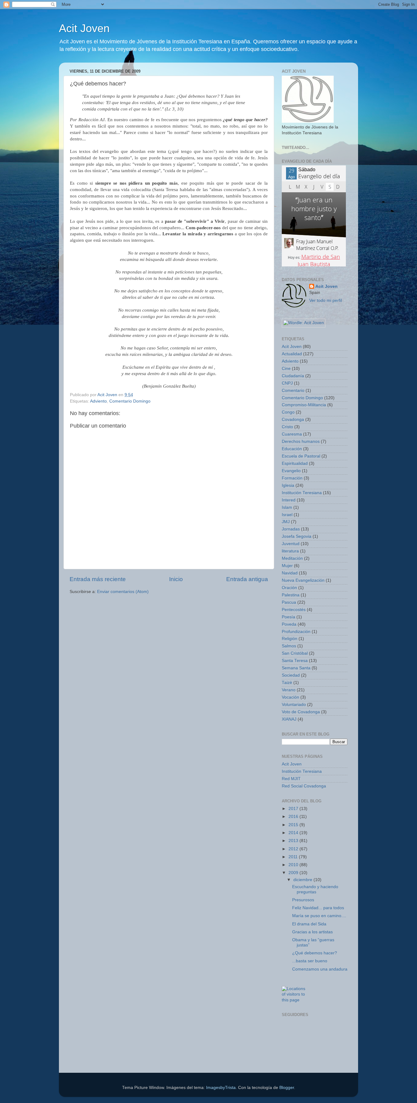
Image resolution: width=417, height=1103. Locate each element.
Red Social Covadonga (304, 786)
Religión (289, 638)
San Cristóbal (295, 653)
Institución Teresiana (302, 492)
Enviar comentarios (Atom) (123, 591)
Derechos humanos (301, 441)
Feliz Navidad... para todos (318, 908)
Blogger (286, 1087)
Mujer (287, 565)
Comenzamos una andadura (319, 969)
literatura (290, 551)
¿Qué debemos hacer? (314, 953)
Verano (289, 690)
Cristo (287, 427)
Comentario (293, 390)
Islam (287, 507)
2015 (293, 825)
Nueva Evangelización (303, 580)
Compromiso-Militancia (304, 405)
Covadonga (293, 419)
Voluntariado (294, 704)
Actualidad (292, 354)
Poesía (288, 617)
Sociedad (291, 675)
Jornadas (291, 529)
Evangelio (291, 470)
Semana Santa (296, 668)
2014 (293, 832)
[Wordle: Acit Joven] (303, 322)
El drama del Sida (309, 924)
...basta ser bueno (309, 961)
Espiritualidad (295, 463)
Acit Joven (84, 28)
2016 (293, 816)
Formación (292, 478)
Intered (289, 500)
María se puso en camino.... (319, 915)
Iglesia (288, 485)
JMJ (286, 521)
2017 (293, 808)
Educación (292, 449)
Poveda (289, 624)
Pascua (289, 602)
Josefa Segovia (296, 536)
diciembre (303, 879)
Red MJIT (291, 778)
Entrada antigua (247, 579)
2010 (293, 865)
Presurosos (303, 900)
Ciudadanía (293, 376)
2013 (293, 840)
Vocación (290, 697)
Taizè (287, 682)
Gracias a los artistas (312, 932)
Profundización (296, 631)
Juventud (290, 543)
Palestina (290, 595)
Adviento (98, 401)
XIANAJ (289, 719)
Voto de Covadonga (301, 712)
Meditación (292, 558)
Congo (288, 412)
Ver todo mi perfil (325, 300)
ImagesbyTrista (221, 1087)
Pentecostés (294, 609)
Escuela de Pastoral (301, 456)
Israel (287, 514)
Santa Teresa (295, 660)
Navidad (290, 573)
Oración (289, 587)
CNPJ (287, 383)
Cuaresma (292, 434)
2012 (293, 849)
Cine (286, 368)
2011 (293, 857)
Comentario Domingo (129, 401)
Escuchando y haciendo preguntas (315, 889)
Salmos (289, 646)
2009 (293, 872)
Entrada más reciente (98, 579)
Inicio (176, 579)
